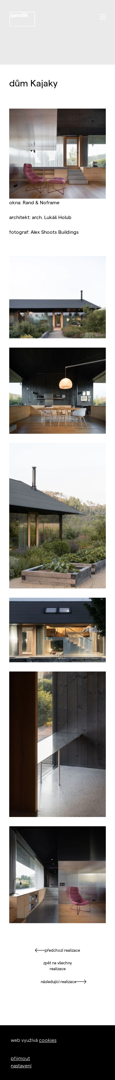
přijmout (20, 1058)
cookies (47, 1040)
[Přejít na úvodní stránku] (22, 19)
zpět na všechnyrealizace (57, 965)
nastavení (21, 1065)
